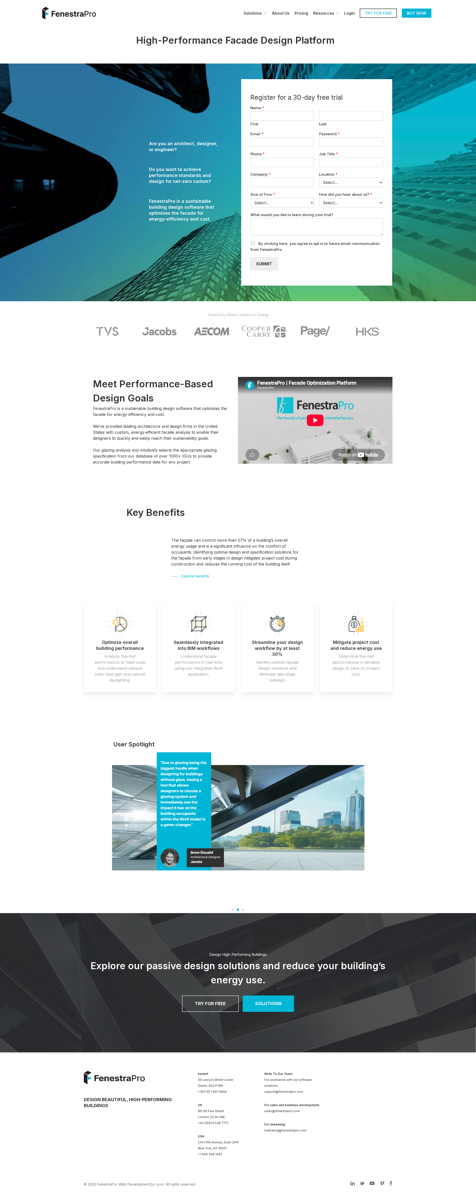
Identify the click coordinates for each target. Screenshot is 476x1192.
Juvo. (160, 1184)
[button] (233, 910)
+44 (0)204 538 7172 (213, 1123)
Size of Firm (262, 194)
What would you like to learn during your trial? (291, 214)
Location (328, 174)
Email (256, 134)
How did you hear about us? (345, 194)
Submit (264, 263)
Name (257, 107)
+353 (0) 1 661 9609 (212, 1091)
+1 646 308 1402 (210, 1154)
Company (260, 174)
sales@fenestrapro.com (282, 1111)
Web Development (134, 1184)
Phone (257, 154)
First (254, 124)
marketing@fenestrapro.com (285, 1130)
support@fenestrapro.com (283, 1091)
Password (329, 134)
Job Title (328, 154)
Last (323, 124)
